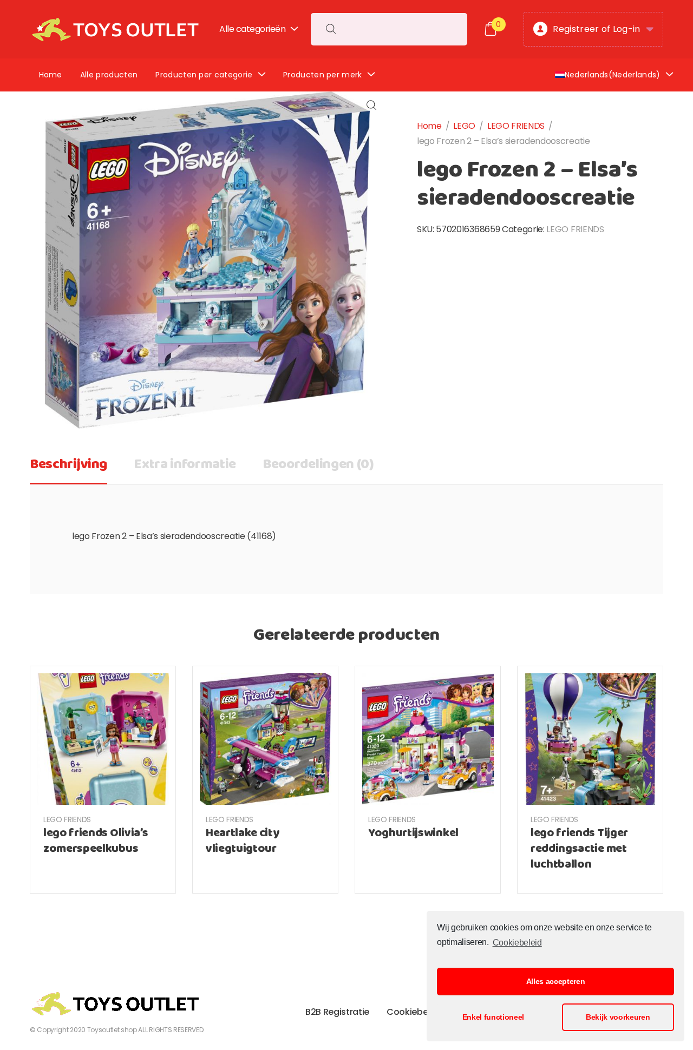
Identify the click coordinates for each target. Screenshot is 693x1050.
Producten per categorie (203, 74)
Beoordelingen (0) (318, 465)
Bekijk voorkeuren (618, 1017)
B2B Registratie (337, 1012)
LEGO (464, 126)
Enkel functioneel (493, 1017)
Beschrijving (68, 465)
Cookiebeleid (517, 942)
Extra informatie (185, 465)
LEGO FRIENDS (516, 126)
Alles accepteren (555, 981)
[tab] (68, 468)
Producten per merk (322, 74)
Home (50, 74)
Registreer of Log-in (596, 29)
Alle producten (109, 74)
